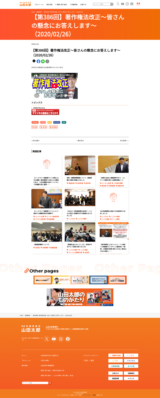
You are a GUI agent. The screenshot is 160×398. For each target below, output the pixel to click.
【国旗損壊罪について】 (41, 244)
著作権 (44, 127)
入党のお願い (45, 360)
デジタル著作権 (40, 219)
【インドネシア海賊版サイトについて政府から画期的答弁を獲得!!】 (46, 212)
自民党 (37, 247)
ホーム (24, 355)
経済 (64, 122)
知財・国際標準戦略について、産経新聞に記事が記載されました (79, 179)
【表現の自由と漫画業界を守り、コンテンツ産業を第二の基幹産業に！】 (112, 179)
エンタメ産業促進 (53, 216)
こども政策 (105, 219)
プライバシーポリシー (90, 355)
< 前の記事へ (35, 140)
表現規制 (54, 127)
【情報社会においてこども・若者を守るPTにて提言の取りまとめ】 (79, 245)
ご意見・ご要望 (88, 360)
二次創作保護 (118, 183)
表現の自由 (116, 355)
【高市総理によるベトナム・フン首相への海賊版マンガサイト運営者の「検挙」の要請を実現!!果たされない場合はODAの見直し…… (113, 247)
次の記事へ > (124, 140)
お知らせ (115, 373)
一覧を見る (80, 140)
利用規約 (94, 395)
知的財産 (80, 183)
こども (43, 122)
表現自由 (35, 122)
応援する (83, 4)
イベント (131, 378)
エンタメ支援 (106, 183)
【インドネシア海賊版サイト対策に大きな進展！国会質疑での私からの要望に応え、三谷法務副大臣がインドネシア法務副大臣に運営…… (46, 181)
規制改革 (121, 186)
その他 (131, 366)
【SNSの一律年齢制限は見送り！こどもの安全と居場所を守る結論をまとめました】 (79, 213)
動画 (35, 127)
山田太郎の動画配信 (47, 365)
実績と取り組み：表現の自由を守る (52, 370)
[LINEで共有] (43, 61)
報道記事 (72, 183)
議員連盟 (54, 247)
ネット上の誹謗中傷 (75, 252)
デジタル (56, 122)
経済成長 (116, 366)
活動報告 (131, 373)
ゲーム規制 (116, 219)
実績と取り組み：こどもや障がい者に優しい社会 (57, 375)
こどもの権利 (82, 219)
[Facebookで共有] (38, 61)
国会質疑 (51, 219)
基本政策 (49, 4)
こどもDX (72, 219)
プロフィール (39, 4)
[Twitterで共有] (34, 61)
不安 (49, 122)
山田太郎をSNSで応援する (49, 355)
